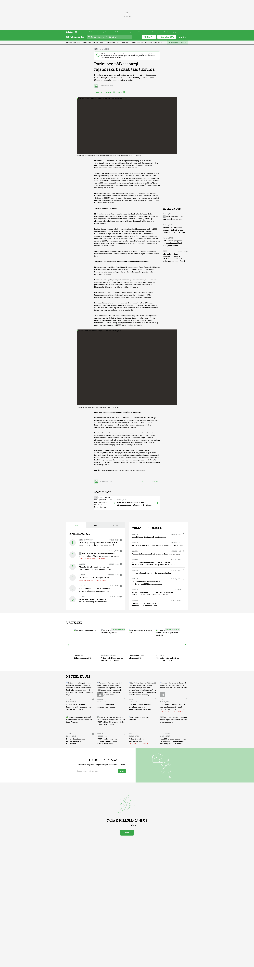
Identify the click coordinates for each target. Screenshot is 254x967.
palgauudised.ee (178, 32)
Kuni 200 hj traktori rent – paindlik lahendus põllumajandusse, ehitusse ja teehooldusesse (173, 741)
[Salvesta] (121, 540)
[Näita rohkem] (186, 32)
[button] (96, 771)
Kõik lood (76, 42)
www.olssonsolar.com (110, 470)
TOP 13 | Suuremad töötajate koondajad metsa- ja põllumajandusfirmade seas (140, 706)
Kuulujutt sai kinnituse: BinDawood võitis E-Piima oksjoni (75, 741)
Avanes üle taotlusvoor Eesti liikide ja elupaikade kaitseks (156, 554)
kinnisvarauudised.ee (156, 32)
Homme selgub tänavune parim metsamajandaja (151, 573)
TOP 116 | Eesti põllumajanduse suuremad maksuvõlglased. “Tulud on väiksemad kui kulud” (173, 706)
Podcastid (125, 42)
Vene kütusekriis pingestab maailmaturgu (149, 537)
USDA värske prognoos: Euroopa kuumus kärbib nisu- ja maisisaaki (172, 243)
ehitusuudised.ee (143, 32)
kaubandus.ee (119, 32)
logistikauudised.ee (107, 32)
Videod (133, 42)
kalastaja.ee (167, 32)
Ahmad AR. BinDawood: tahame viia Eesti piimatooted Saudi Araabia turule (174, 230)
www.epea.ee (124, 470)
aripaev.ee (83, 32)
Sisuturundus (110, 42)
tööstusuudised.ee (94, 32)
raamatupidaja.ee (131, 32)
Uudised (82, 564)
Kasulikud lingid (151, 42)
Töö (118, 42)
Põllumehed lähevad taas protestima (94, 578)
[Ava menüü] (75, 32)
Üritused (140, 42)
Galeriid (95, 42)
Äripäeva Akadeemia (108, 655)
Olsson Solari (144, 193)
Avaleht (69, 42)
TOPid (101, 42)
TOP (80, 551)
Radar (160, 42)
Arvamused (86, 42)
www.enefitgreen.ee (137, 470)
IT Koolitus (160, 655)
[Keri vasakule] (114, 503)
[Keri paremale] (158, 503)
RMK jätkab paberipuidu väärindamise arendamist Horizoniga (157, 545)
